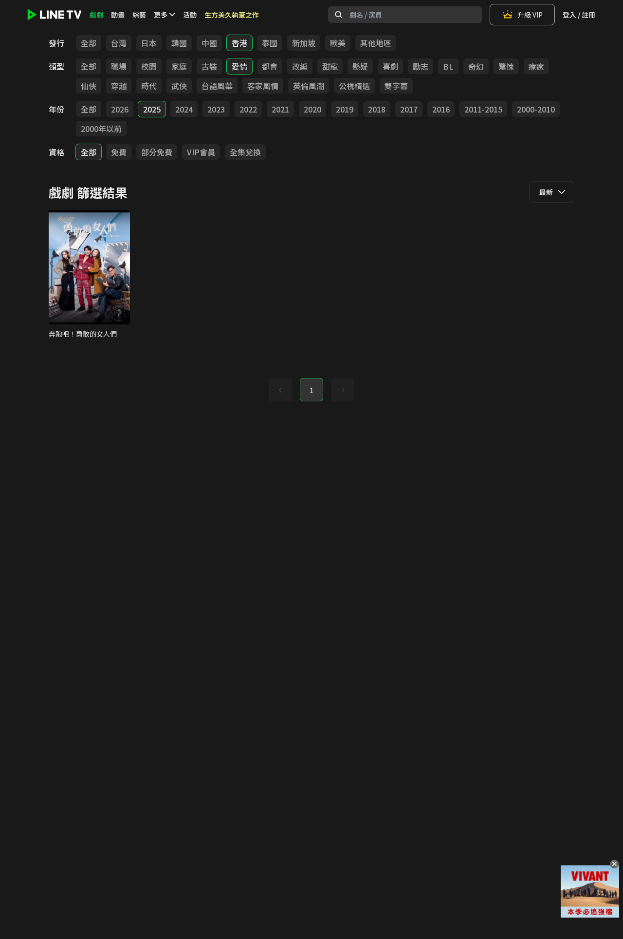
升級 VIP (530, 14)
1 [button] (311, 390)
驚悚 (506, 66)
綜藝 (139, 14)
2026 (119, 109)
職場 (119, 66)
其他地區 (375, 43)
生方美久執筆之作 (231, 14)
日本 (149, 43)
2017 (409, 109)
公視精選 (354, 86)
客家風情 (262, 86)
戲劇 (96, 14)
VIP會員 (201, 152)
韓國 (179, 43)
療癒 (536, 66)
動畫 (118, 14)
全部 (88, 43)
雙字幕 (396, 86)
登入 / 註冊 (579, 14)
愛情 (239, 66)
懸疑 (360, 66)
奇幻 (476, 66)
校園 (149, 66)
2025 (152, 109)
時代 (149, 86)
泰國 (269, 43)
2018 (376, 109)
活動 (190, 14)
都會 (269, 66)
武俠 (179, 86)
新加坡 (303, 43)
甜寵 (330, 66)
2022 (248, 109)
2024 (184, 109)
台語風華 (217, 86)
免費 (119, 152)
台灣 (119, 43)
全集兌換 (245, 152)
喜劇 (390, 66)
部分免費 (156, 152)
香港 (239, 43)
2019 (344, 109)
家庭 (179, 66)
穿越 (119, 86)
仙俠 (88, 86)
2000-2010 (536, 109)
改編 (300, 66)
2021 (280, 109)
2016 (441, 109)
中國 (209, 43)
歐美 (338, 43)
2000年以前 (101, 128)
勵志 (420, 66)
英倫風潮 (308, 86)
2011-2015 (483, 109)
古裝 (209, 66)
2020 (312, 109)
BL (448, 66)
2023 (216, 109)
